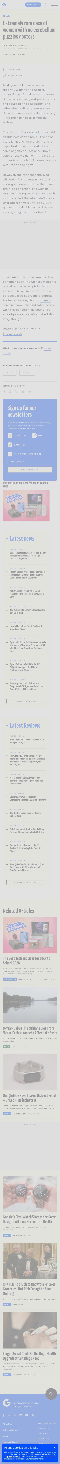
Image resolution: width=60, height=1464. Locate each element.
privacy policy (13, 1456)
